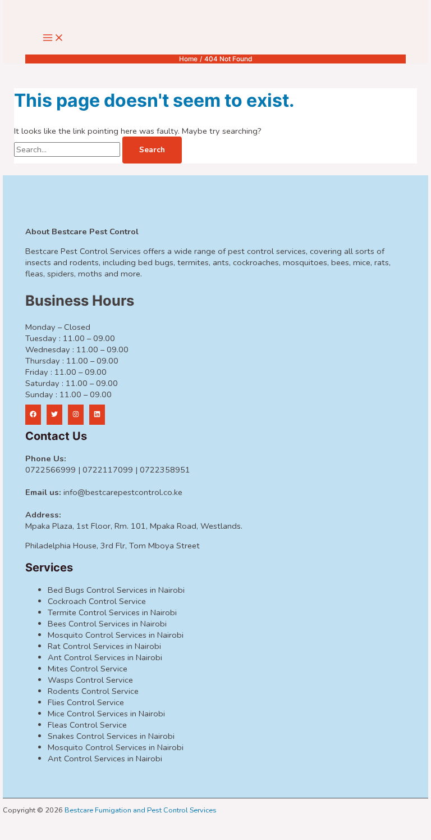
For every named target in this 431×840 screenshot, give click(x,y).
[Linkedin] (97, 415)
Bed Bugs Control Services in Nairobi (116, 590)
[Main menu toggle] (53, 38)
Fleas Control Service (87, 724)
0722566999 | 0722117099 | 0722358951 (107, 469)
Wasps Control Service (90, 679)
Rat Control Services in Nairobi (104, 646)
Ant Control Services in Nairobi (105, 657)
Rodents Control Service (93, 691)
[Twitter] (54, 415)
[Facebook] (33, 415)
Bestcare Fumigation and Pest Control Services (141, 810)
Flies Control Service (86, 702)
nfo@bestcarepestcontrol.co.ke (123, 492)
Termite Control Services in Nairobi (112, 612)
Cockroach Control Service (97, 601)
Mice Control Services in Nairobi (106, 713)
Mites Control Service (87, 668)
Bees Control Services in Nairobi (107, 623)
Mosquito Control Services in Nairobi (116, 635)
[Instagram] (76, 415)
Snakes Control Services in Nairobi (111, 736)
